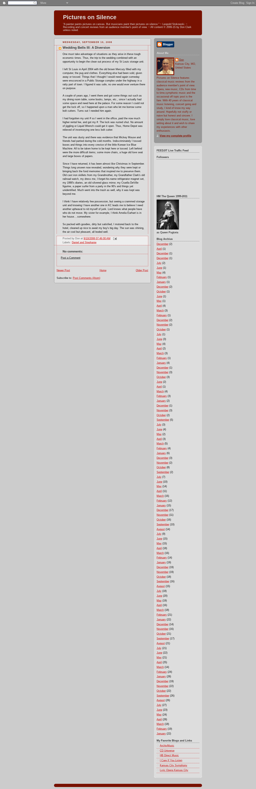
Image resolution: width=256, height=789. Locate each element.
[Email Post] (114, 238)
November (162, 324)
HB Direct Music (169, 755)
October (161, 291)
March (160, 310)
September (163, 419)
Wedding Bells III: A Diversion (86, 48)
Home (103, 270)
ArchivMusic (167, 745)
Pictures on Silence (89, 17)
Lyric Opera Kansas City (174, 770)
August (161, 529)
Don (181, 60)
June (159, 267)
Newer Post (63, 270)
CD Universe (167, 750)
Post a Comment (70, 257)
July (159, 263)
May (159, 272)
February (162, 277)
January (161, 282)
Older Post (142, 270)
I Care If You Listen (171, 760)
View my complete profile (175, 135)
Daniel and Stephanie (84, 242)
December (162, 244)
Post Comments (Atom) (86, 278)
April (159, 248)
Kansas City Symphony (173, 765)
